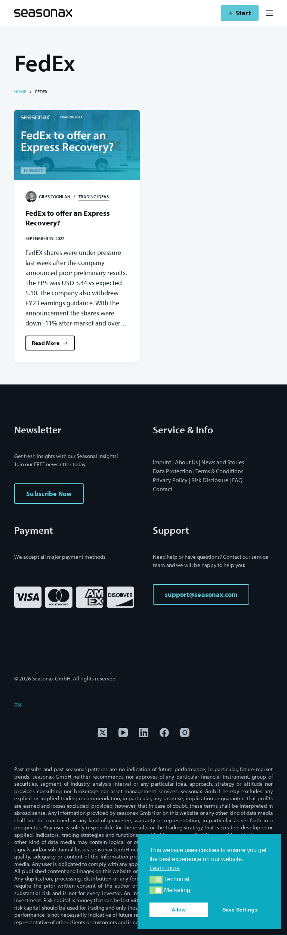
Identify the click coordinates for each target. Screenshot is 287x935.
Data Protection (172, 471)
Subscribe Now (49, 493)
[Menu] (269, 13)
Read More (53, 344)
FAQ (237, 480)
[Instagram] (184, 732)
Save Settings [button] (239, 910)
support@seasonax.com (201, 594)
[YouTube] (123, 732)
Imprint (162, 462)
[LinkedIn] (143, 732)
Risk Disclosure (209, 480)
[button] (156, 879)
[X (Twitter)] (102, 732)
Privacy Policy (170, 480)
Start (243, 13)
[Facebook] (164, 732)
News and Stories (222, 462)
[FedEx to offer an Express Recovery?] (77, 145)
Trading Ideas (93, 196)
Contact (162, 489)
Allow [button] (179, 910)
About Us (186, 462)
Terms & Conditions (219, 471)
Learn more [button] (164, 868)
